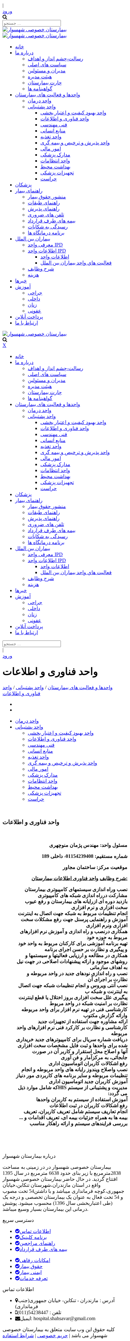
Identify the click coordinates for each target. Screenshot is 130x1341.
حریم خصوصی (52, 1335)
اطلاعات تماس (35, 1231)
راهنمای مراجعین (37, 1243)
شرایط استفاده (18, 1335)
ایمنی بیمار (31, 1272)
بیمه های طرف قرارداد (43, 1249)
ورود (7, 11)
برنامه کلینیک (33, 1237)
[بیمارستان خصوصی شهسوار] (35, 29)
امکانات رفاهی (35, 1260)
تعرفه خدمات (34, 1278)
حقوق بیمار (31, 1266)
